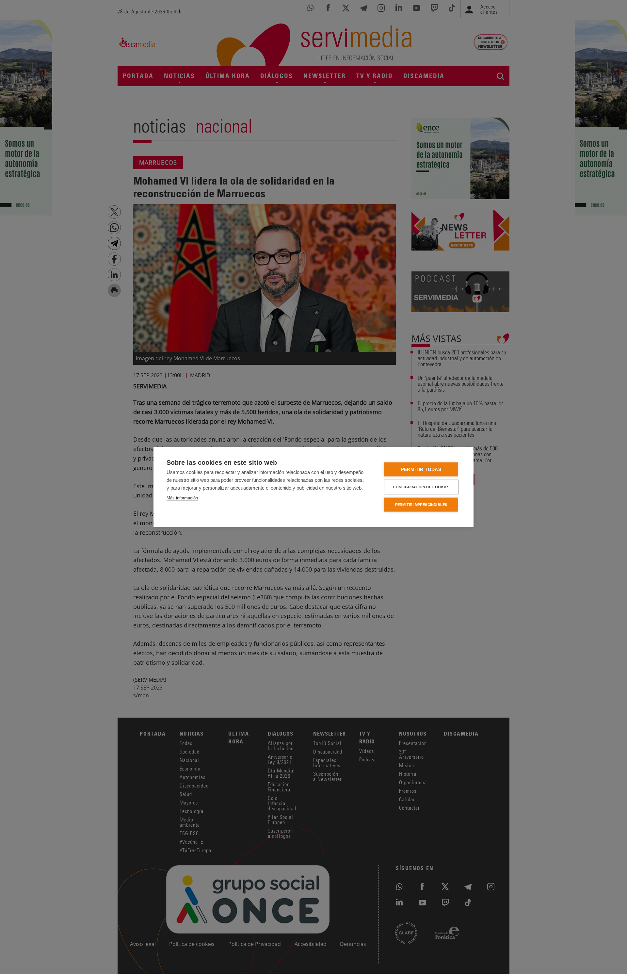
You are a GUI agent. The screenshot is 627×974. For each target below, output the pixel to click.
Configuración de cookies (421, 487)
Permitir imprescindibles (421, 505)
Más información (182, 497)
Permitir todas (421, 469)
